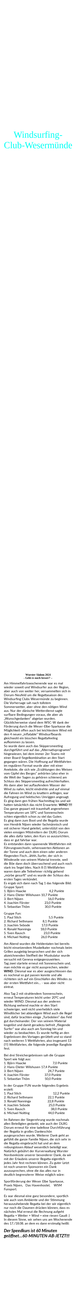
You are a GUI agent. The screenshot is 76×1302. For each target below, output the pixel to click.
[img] (38, 325)
